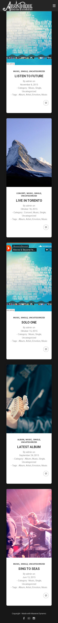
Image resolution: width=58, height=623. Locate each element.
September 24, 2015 (29, 455)
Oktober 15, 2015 (29, 331)
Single (24, 71)
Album (20, 439)
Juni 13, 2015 (29, 577)
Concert (20, 193)
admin (29, 81)
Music (16, 71)
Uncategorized (37, 71)
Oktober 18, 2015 (29, 209)
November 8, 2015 (29, 84)
